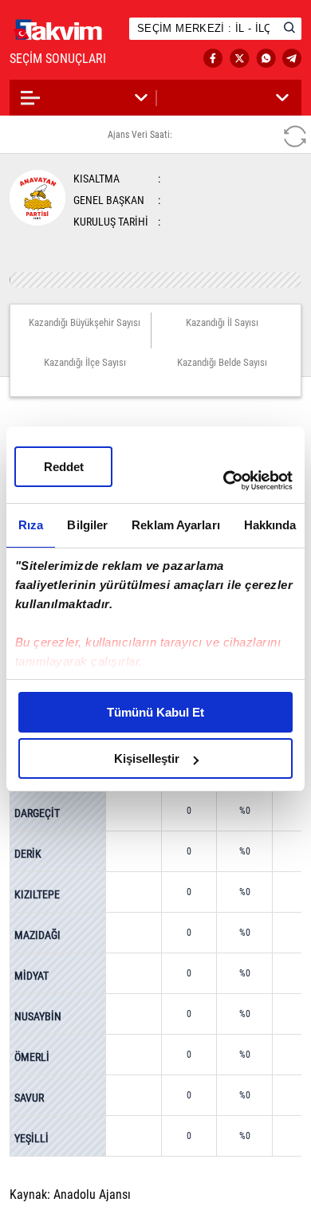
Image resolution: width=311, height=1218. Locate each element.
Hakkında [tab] (270, 525)
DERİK (27, 853)
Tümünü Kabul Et (155, 712)
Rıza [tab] (30, 525)
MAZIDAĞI (37, 935)
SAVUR (29, 1097)
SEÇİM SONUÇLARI (74, 58)
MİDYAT (31, 975)
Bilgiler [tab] (87, 525)
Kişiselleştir (146, 758)
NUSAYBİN (37, 1016)
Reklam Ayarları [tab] (176, 525)
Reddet (64, 466)
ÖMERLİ (31, 1057)
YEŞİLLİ (31, 1138)
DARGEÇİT (37, 813)
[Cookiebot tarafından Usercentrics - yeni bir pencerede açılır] (224, 480)
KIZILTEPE (37, 894)
